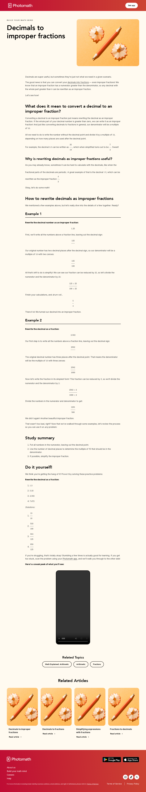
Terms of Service (114, 784)
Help (9, 778)
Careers (10, 775)
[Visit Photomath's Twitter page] (136, 777)
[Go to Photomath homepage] (20, 5)
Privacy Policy (133, 784)
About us (11, 767)
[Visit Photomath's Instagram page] (125, 777)
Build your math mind (17, 771)
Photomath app (70, 559)
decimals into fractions (78, 82)
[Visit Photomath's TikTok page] (131, 777)
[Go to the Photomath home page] (73, 759)
